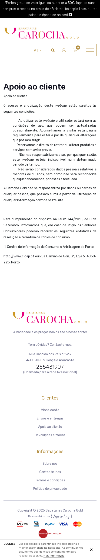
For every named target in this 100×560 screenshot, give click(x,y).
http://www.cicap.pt (18, 256)
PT (36, 50)
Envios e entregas (50, 418)
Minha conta (50, 410)
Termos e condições (50, 480)
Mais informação (53, 555)
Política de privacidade (50, 489)
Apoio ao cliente (50, 427)
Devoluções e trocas (50, 435)
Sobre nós (50, 464)
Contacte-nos (50, 472)
